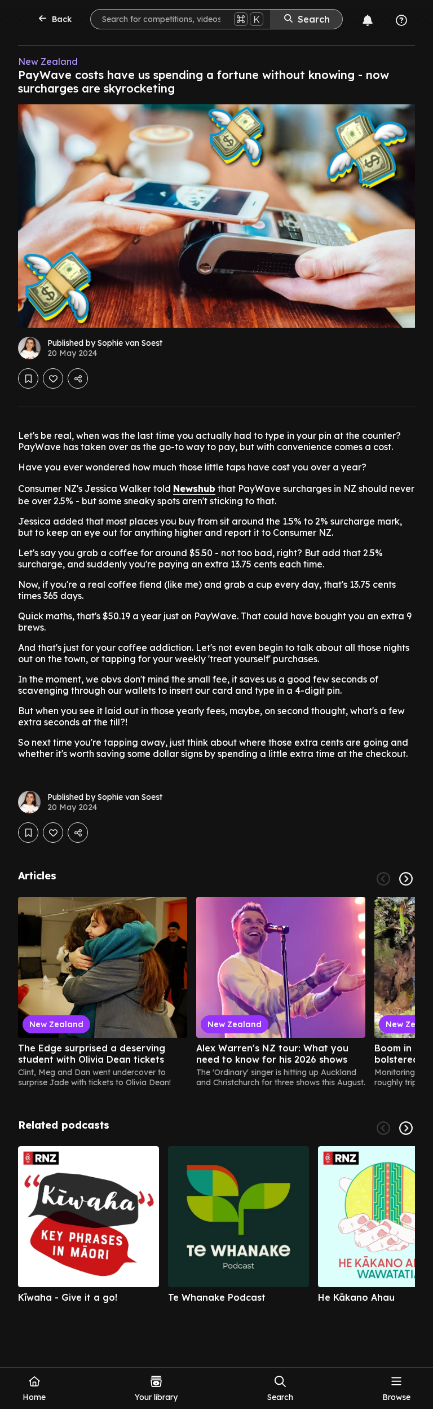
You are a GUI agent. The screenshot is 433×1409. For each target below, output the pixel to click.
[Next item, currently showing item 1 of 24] (406, 879)
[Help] (401, 20)
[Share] (78, 378)
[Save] (28, 378)
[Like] (53, 378)
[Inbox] (367, 20)
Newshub (194, 488)
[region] (216, 992)
